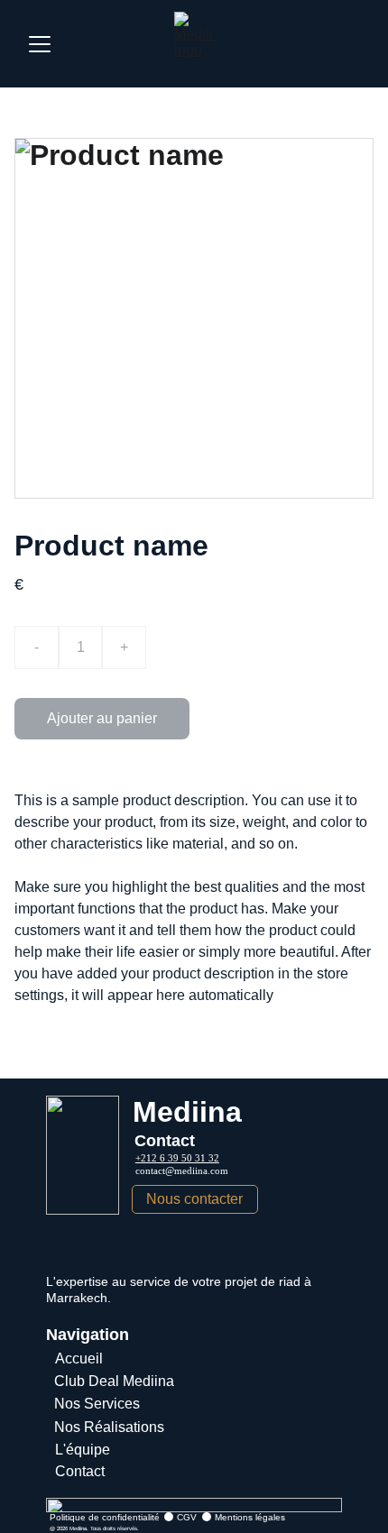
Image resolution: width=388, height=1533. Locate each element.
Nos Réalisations (109, 1427)
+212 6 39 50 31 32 (177, 1157)
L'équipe (82, 1449)
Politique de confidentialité (105, 1517)
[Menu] (40, 44)
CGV (187, 1517)
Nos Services (97, 1403)
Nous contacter (194, 1199)
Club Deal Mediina (114, 1381)
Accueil (79, 1358)
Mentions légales (250, 1517)
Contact (80, 1471)
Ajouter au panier (102, 718)
